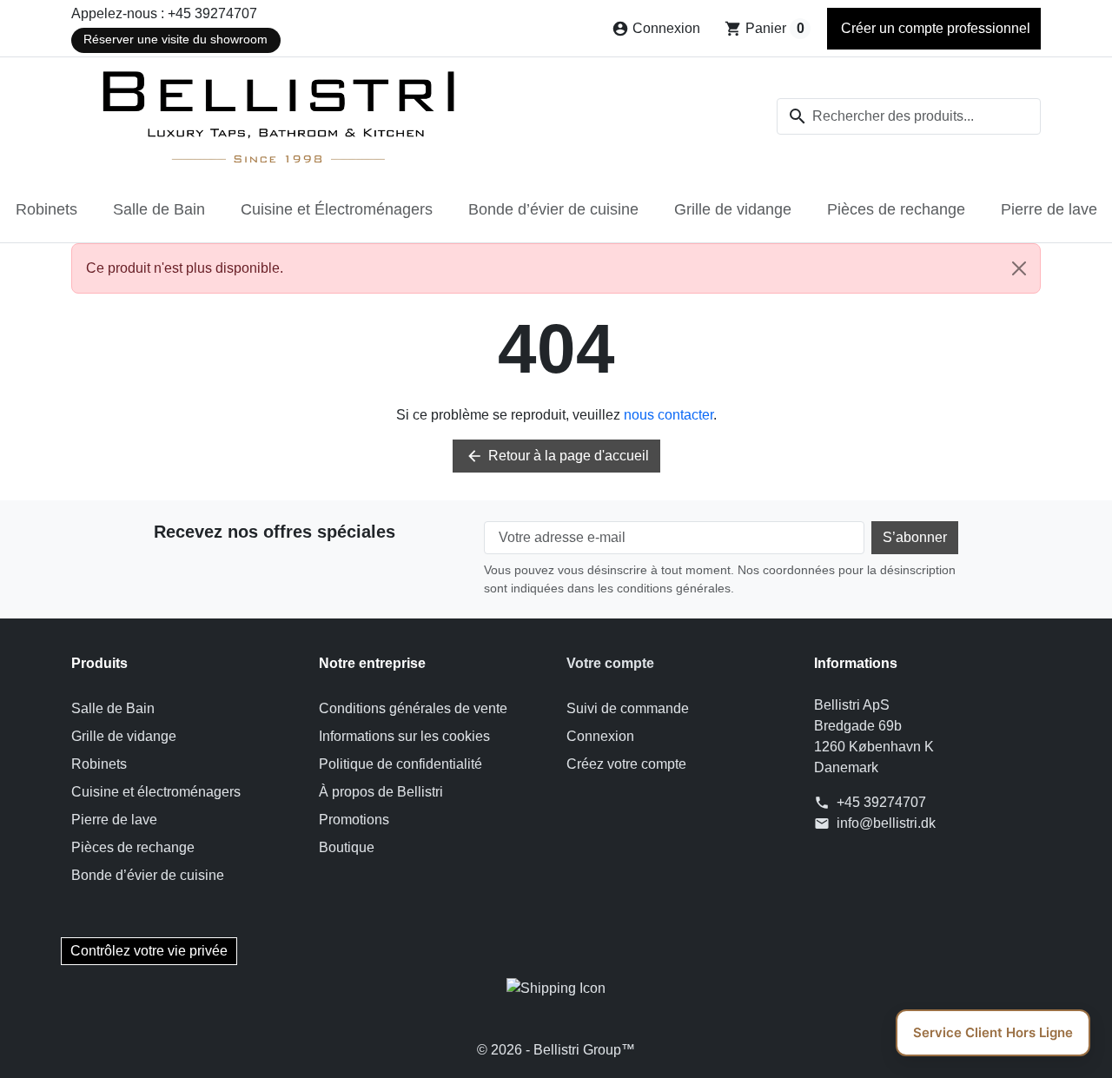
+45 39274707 (881, 802)
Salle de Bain (159, 209)
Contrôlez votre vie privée (149, 950)
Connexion (600, 736)
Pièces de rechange (896, 209)
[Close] (1019, 268)
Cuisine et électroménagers (156, 791)
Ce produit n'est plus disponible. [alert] (184, 268)
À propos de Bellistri (381, 791)
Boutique (346, 847)
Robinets (46, 209)
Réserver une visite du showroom (175, 39)
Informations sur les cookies (404, 736)
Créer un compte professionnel (933, 28)
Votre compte (610, 663)
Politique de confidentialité (400, 764)
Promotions (354, 819)
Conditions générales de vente (413, 708)
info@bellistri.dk (886, 823)
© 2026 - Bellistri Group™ (556, 1049)
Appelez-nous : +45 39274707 (164, 13)
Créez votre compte (626, 764)
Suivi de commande (627, 708)
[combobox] (909, 116)
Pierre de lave (1049, 209)
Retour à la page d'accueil (557, 456)
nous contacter (668, 414)
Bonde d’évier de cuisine (553, 209)
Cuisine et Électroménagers (337, 209)
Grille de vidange (732, 209)
